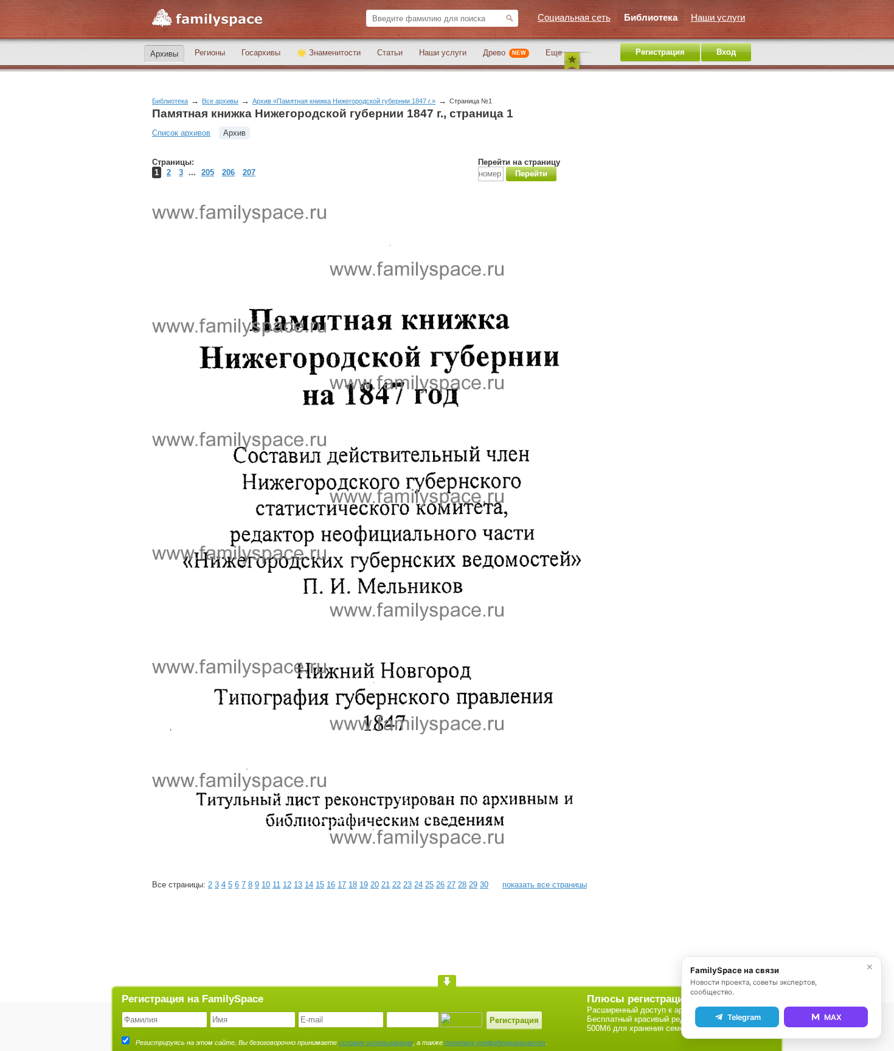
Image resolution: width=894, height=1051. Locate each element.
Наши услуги (442, 52)
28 (462, 884)
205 (207, 172)
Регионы (210, 52)
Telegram (744, 1017)
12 (287, 884)
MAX (833, 1017)
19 (363, 884)
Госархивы (260, 52)
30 (484, 884)
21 (385, 884)
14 (309, 884)
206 (228, 172)
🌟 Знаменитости (329, 52)
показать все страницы (544, 884)
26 (440, 884)
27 (451, 884)
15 (320, 884)
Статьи (390, 52)
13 (298, 884)
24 (418, 884)
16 (331, 884)
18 (352, 884)
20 (374, 884)
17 (342, 884)
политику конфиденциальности (495, 1042)
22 (396, 884)
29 (473, 884)
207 (249, 172)
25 (429, 884)
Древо (504, 52)
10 (266, 884)
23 (407, 884)
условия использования (376, 1042)
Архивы (164, 53)
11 (276, 884)
